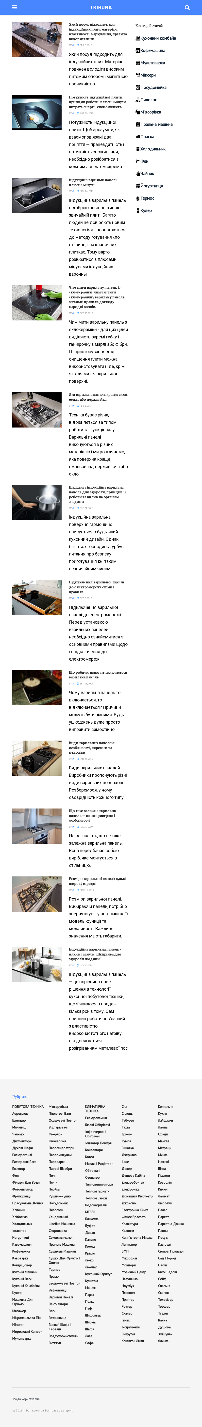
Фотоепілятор (22, 1189)
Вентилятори (58, 1304)
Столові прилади (171, 1251)
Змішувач (165, 1334)
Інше (125, 1161)
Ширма (90, 1322)
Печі (52, 1175)
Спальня (164, 1286)
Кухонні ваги (22, 1279)
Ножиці (163, 1161)
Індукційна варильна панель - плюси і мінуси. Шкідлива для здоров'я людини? (95, 954)
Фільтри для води (26, 1182)
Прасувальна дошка (27, 1203)
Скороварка (58, 1230)
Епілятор (18, 1168)
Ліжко (89, 1260)
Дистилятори (22, 1141)
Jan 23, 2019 (86, 759)
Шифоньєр (93, 1315)
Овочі (162, 1265)
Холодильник (153, 149)
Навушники (130, 1279)
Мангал (163, 1141)
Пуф (88, 1308)
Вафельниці (58, 1290)
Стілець (127, 1113)
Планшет (128, 1292)
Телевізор (165, 1299)
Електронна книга (135, 1210)
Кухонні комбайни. (26, 1286)
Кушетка (91, 1281)
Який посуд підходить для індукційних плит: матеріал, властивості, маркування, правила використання (98, 31)
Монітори (129, 1265)
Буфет (90, 1225)
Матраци (164, 1148)
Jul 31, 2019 (86, 826)
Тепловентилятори (99, 1184)
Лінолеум (165, 1203)
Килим (163, 1189)
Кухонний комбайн (158, 38)
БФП (125, 1251)
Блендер (19, 1120)
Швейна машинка (62, 1223)
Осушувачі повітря (63, 1120)
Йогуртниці (20, 1237)
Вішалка (128, 1148)
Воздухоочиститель (63, 1336)
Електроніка (130, 1189)
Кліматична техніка (95, 1108)
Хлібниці (18, 1210)
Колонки (128, 1230)
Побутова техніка (28, 1106)
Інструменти (131, 1327)
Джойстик (129, 1203)
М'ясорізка (150, 112)
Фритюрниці (21, 1196)
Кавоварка (20, 1258)
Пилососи (56, 1210)
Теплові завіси (96, 1198)
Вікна (162, 1168)
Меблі (90, 1212)
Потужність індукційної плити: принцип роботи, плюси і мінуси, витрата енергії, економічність (97, 102)
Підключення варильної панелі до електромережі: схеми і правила (96, 587)
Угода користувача (26, 1399)
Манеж (90, 1287)
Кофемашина (152, 50)
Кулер (146, 210)
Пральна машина (156, 124)
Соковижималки (60, 1237)
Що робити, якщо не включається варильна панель (98, 675)
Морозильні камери (27, 1331)
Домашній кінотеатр (137, 1196)
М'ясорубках (58, 1106)
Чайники (18, 1134)
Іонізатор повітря (98, 1143)
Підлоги (164, 1175)
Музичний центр (134, 1272)
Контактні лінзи (133, 1341)
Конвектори (94, 1150)
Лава (88, 1336)
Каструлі (164, 1244)
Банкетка (92, 1219)
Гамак (126, 1320)
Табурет (128, 1120)
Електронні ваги (24, 1161)
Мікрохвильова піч (26, 1318)
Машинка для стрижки (22, 1301)
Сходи (163, 1134)
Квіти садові (167, 1272)
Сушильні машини (62, 1251)
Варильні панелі (61, 1297)
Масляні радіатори (99, 1163)
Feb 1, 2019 (85, 405)
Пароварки (57, 1161)
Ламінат (163, 1196)
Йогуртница (151, 186)
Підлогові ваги (60, 1113)
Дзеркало (129, 1155)
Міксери (148, 75)
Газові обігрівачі (97, 1125)
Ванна (162, 1320)
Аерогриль (20, 1113)
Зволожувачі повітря (64, 1283)
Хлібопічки (20, 1217)
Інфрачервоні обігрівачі (95, 1133)
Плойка (54, 1189)
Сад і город (167, 1258)
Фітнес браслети (134, 1217)
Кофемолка (21, 1251)
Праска (147, 136)
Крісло (90, 1253)
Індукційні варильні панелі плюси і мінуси (93, 182)
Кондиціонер (22, 1265)
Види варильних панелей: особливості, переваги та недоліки (92, 748)
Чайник (147, 173)
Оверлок (55, 1134)
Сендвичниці (58, 1217)
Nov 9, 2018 (85, 965)
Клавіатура (130, 1223)
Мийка (163, 1155)
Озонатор (92, 1177)
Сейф (162, 1279)
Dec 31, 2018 (86, 508)
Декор (127, 1168)
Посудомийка (153, 87)
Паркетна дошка (171, 1223)
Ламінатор (129, 1244)
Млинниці (19, 1127)
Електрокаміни (96, 1118)
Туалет (163, 1313)
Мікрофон (129, 1258)
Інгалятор (19, 1230)
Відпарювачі (58, 1127)
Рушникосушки (60, 1196)
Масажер (19, 1311)
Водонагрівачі (96, 1205)
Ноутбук (128, 1286)
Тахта (126, 1127)
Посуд (163, 1237)
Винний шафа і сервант (60, 1326)
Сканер (127, 1313)
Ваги (52, 1311)
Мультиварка (152, 62)
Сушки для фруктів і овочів (64, 1260)
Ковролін (165, 1182)
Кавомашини (22, 1244)
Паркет (163, 1217)
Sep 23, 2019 (86, 683)
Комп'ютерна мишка (137, 1237)
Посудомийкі (58, 1203)
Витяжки (55, 1343)
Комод (90, 1246)
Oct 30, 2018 (86, 313)
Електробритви (133, 1182)
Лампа (163, 1127)
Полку (89, 1301)
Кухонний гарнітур (99, 1274)
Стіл (124, 1106)
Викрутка (128, 1334)
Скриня (163, 1292)
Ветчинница (57, 1318)
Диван (90, 1232)
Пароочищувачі (60, 1155)
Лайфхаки (165, 1120)
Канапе (90, 1239)
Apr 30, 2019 (86, 113)
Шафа (89, 1329)
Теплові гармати (97, 1191)
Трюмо (127, 1134)
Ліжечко (91, 1267)
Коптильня (165, 1106)
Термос (147, 198)
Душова (164, 1327)
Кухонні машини (24, 1272)
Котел (89, 1157)
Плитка (163, 1230)
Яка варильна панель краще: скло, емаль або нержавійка (98, 397)
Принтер (128, 1299)
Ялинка (163, 1341)
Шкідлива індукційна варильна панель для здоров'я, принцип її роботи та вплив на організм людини (97, 494)
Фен (144, 161)
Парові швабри (60, 1168)
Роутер (127, 1306)
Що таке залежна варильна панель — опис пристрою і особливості (92, 816)
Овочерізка (57, 1141)
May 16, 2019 (86, 191)
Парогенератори (61, 1148)
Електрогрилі (22, 1155)
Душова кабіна (133, 1175)
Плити (53, 1182)
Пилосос (148, 99)
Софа (89, 1343)
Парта (89, 1294)
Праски (54, 1276)
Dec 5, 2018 (85, 598)
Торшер (164, 1306)
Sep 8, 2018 (85, 45)
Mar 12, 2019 (86, 890)
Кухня (162, 1113)
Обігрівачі (92, 1170)
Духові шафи (22, 1148)
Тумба (126, 1141)
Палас (162, 1210)
